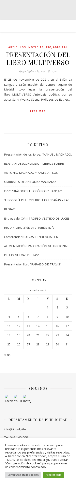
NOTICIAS (36, 47)
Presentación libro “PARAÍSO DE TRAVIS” (32, 264)
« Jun (7, 354)
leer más (38, 111)
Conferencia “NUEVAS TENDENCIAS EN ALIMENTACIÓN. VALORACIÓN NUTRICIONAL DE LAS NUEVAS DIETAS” (36, 246)
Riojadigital (57, 47)
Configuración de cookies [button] (23, 475)
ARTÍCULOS (17, 47)
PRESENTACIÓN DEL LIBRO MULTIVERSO (38, 58)
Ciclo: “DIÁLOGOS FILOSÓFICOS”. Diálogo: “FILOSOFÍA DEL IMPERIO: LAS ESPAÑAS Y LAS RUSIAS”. (36, 200)
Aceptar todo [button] (53, 475)
